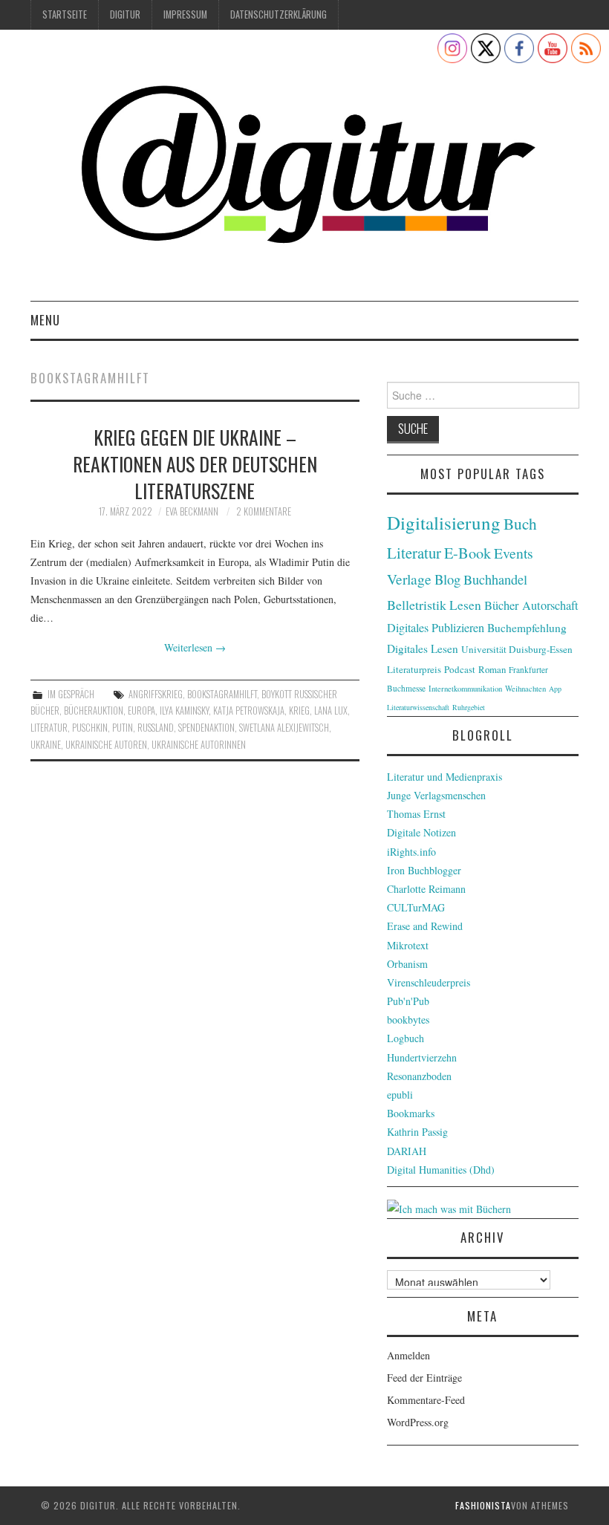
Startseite (64, 14)
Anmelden (408, 1355)
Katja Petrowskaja (248, 710)
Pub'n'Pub (408, 1001)
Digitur (125, 14)
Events (513, 553)
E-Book (467, 552)
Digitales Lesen (422, 648)
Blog (447, 579)
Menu (45, 319)
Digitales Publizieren (435, 628)
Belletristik (416, 605)
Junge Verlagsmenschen (436, 795)
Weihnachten (525, 688)
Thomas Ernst (416, 814)
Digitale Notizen (421, 832)
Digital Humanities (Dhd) (441, 1170)
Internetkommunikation (465, 688)
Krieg (299, 710)
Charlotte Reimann (426, 889)
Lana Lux (331, 710)
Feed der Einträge (424, 1377)
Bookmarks (410, 1113)
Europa (141, 710)
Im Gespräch (71, 694)
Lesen (465, 605)
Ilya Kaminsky (184, 710)
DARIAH (406, 1151)
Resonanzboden (419, 1076)
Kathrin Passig (417, 1132)
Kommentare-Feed (426, 1400)
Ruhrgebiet (468, 707)
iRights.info (411, 852)
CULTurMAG (416, 907)
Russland (155, 728)
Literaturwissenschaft (418, 707)
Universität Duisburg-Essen (517, 649)
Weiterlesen (195, 647)
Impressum (185, 14)
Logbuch (405, 1038)
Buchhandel (495, 579)
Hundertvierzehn (422, 1057)
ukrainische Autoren (106, 745)
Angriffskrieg (155, 694)
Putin (122, 728)
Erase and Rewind (425, 926)
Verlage (409, 579)
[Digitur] (304, 171)
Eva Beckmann (192, 511)
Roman (492, 669)
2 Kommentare (263, 511)
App (555, 688)
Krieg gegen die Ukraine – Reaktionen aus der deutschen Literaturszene (195, 463)
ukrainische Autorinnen (199, 745)
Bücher (501, 605)
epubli (400, 1094)
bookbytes (408, 1019)
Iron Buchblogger (424, 870)
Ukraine (45, 745)
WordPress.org (418, 1422)
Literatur (49, 728)
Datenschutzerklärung (278, 14)
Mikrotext (408, 945)
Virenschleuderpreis (428, 982)
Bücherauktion (93, 710)
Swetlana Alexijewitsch (284, 728)
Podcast (459, 669)
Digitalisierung (444, 522)
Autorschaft (550, 605)
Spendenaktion (206, 728)
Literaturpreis (414, 669)
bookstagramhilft (222, 694)
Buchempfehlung (527, 627)
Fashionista (483, 1505)
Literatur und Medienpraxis (444, 777)
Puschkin (90, 728)
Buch (520, 523)
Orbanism (407, 964)
